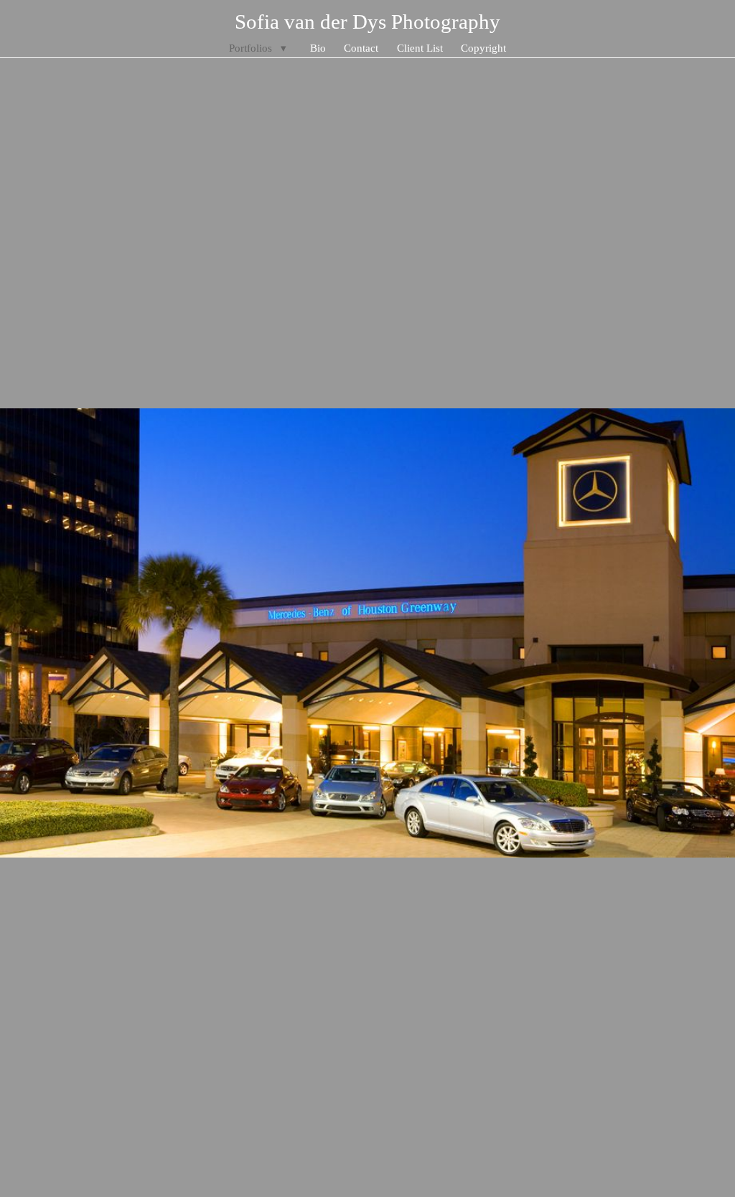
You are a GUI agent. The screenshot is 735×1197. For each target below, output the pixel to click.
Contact (361, 48)
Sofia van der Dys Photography (367, 21)
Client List (420, 48)
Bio (318, 48)
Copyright (483, 48)
